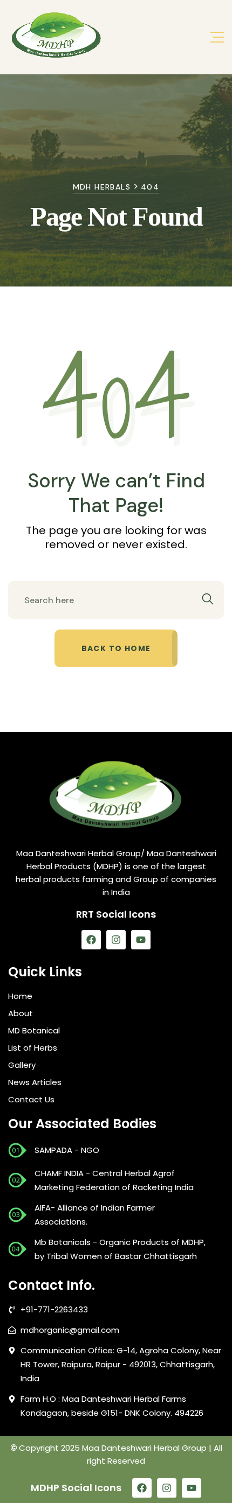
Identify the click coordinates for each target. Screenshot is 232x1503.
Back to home (116, 648)
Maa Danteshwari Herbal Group (144, 1447)
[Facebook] (91, 939)
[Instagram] (116, 939)
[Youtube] (141, 939)
